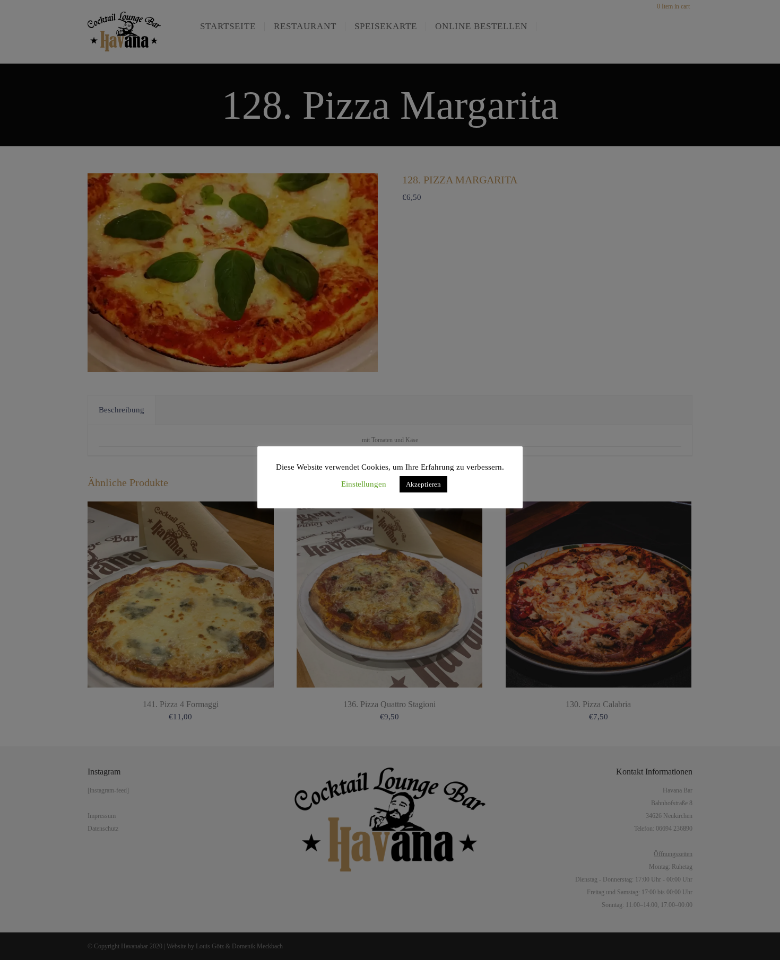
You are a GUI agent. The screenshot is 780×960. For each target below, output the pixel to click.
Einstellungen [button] (363, 484)
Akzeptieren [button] (423, 484)
